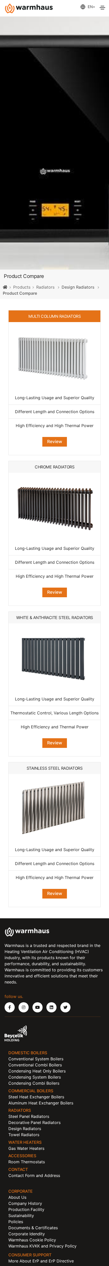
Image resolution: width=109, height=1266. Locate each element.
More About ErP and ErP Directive (41, 1260)
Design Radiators (78, 287)
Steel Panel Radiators (28, 1116)
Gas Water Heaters (26, 1148)
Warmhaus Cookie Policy (32, 1239)
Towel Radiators (23, 1134)
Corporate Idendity (26, 1233)
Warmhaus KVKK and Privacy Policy (42, 1246)
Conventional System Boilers (35, 1058)
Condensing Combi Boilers (33, 1083)
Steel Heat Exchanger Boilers (36, 1096)
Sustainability (21, 1215)
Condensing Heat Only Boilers (37, 1071)
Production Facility (26, 1209)
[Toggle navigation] (102, 7)
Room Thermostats (26, 1161)
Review (54, 441)
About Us (17, 1197)
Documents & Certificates (33, 1227)
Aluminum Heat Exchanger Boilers (40, 1102)
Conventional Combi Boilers (35, 1064)
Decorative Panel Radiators (34, 1122)
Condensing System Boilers (34, 1077)
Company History (25, 1203)
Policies (15, 1221)
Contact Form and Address (34, 1175)
